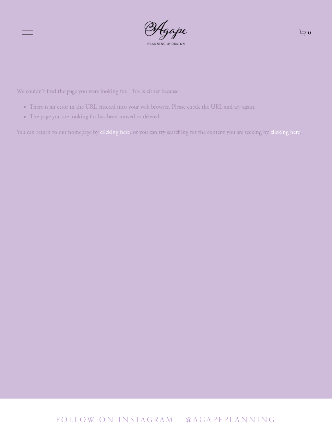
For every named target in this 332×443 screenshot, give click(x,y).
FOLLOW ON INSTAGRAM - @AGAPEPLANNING (166, 419)
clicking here (115, 132)
